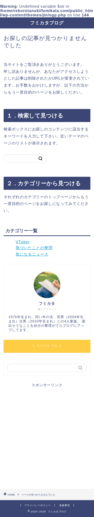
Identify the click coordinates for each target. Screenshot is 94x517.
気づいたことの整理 (34, 248)
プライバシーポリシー (37, 505)
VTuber (23, 242)
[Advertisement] (47, 435)
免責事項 (64, 505)
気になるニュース (32, 254)
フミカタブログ (47, 23)
